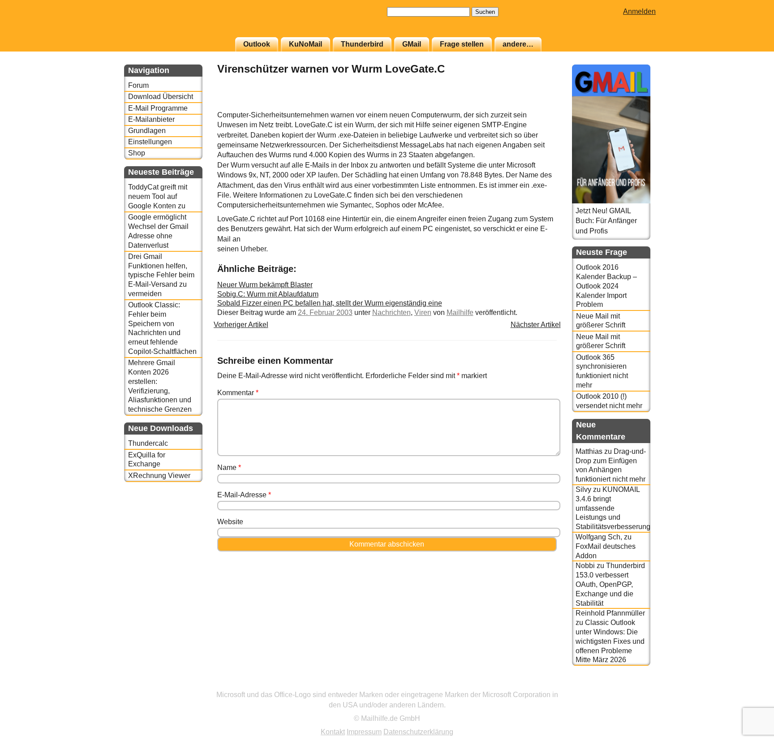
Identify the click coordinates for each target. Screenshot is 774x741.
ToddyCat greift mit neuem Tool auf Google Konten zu (157, 196)
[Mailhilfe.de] (173, 23)
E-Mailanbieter (151, 119)
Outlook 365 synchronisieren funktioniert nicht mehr (602, 371)
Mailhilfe (460, 312)
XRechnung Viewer (159, 475)
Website (230, 522)
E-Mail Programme (158, 108)
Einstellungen (150, 142)
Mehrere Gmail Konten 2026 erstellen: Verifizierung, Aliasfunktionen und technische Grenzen (160, 386)
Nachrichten (391, 312)
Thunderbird (362, 44)
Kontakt (333, 732)
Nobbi (585, 565)
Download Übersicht (160, 96)
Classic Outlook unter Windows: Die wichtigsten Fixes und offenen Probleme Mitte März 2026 (610, 641)
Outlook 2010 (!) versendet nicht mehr (609, 400)
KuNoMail (305, 44)
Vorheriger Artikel (241, 324)
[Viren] (534, 105)
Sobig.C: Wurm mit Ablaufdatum (267, 294)
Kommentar (237, 392)
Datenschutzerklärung (418, 732)
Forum (138, 85)
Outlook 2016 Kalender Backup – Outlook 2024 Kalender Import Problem (606, 285)
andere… (518, 44)
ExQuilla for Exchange (146, 459)
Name (229, 467)
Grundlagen (147, 130)
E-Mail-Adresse (244, 495)
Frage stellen (462, 44)
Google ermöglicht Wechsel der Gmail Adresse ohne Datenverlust (158, 231)
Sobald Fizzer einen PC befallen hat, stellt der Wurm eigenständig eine (329, 303)
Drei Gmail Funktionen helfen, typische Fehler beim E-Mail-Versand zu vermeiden (161, 275)
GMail (411, 44)
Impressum (364, 732)
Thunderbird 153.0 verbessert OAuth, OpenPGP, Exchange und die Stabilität (610, 584)
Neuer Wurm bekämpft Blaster (265, 285)
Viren (422, 312)
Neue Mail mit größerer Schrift (600, 320)
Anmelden (639, 11)
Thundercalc (148, 443)
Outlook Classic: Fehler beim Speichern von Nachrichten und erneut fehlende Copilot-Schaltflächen (162, 328)
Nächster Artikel (536, 324)
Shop (136, 153)
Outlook (256, 44)
